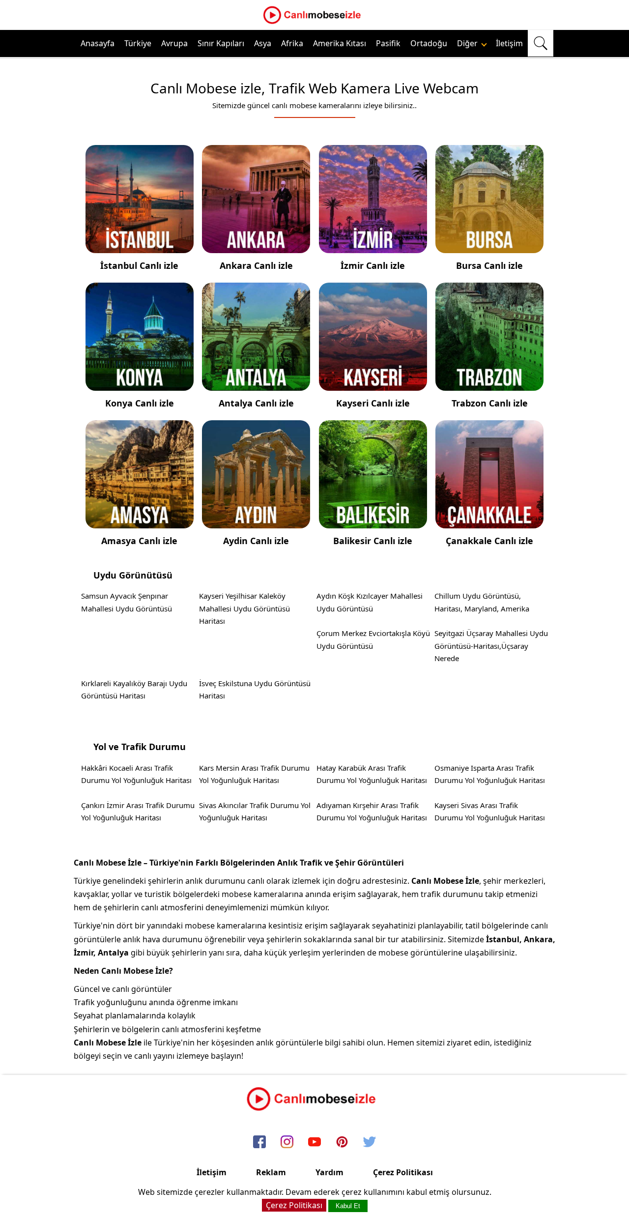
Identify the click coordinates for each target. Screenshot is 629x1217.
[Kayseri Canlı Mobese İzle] (373, 383)
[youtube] (314, 1142)
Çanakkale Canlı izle (489, 541)
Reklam (271, 1172)
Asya (262, 43)
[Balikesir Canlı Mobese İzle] (373, 521)
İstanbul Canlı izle (139, 265)
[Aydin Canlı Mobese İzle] (256, 521)
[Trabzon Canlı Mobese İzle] (489, 383)
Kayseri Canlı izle (373, 403)
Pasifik (388, 43)
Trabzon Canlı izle (490, 403)
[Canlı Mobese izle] (314, 22)
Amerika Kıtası (339, 43)
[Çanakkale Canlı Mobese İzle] (489, 521)
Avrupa (174, 43)
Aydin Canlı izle (256, 541)
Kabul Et (348, 1206)
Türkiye (137, 43)
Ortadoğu (428, 43)
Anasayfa (97, 43)
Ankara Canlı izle (256, 265)
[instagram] (287, 1142)
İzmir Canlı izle (373, 265)
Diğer (468, 43)
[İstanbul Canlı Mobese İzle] (140, 246)
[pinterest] (342, 1142)
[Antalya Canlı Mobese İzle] (256, 383)
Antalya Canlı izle (256, 403)
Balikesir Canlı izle (372, 541)
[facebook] (259, 1142)
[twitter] (369, 1142)
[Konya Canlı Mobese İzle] (140, 383)
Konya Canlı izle (139, 403)
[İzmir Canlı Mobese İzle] (373, 246)
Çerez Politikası (403, 1172)
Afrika (292, 43)
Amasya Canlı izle (139, 541)
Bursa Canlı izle (489, 265)
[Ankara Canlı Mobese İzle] (256, 246)
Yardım (329, 1172)
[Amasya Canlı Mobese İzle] (140, 521)
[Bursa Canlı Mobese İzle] (489, 246)
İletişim (509, 43)
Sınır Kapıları (221, 43)
